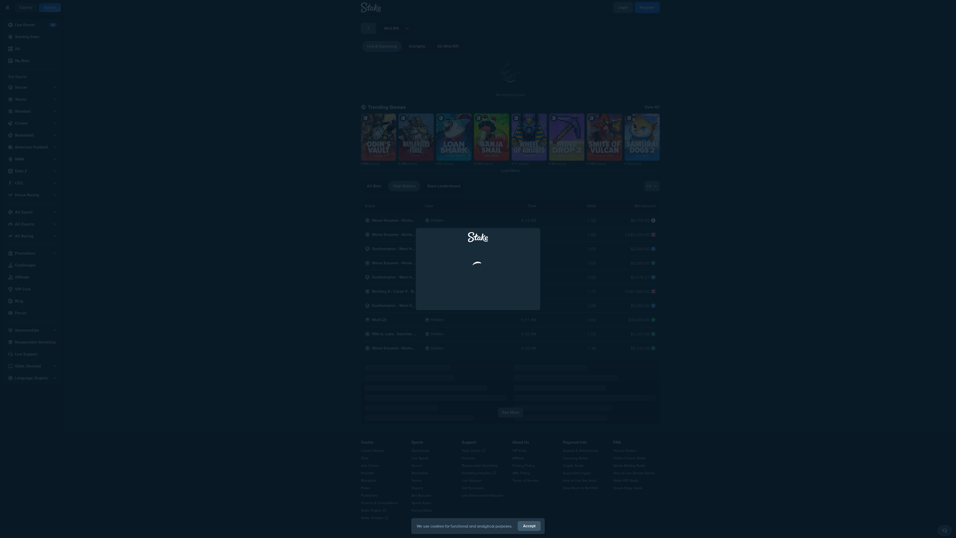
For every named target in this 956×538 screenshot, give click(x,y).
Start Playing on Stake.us (478, 312)
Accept (529, 526)
